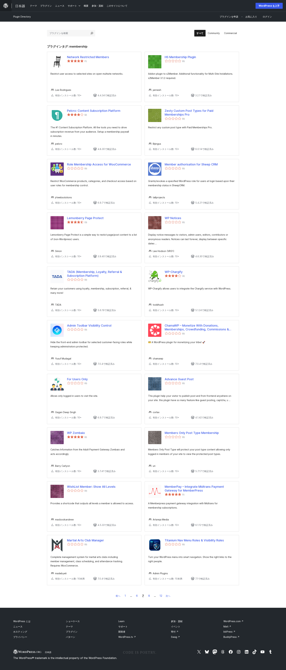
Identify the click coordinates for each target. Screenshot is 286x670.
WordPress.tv (127, 636)
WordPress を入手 (269, 5)
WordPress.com (233, 621)
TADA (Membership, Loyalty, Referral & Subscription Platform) (94, 273)
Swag (175, 636)
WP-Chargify (174, 272)
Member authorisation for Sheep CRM (191, 164)
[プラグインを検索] (92, 33)
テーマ (69, 626)
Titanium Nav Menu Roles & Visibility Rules (194, 540)
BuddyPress (231, 636)
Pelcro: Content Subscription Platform (93, 110)
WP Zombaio (76, 433)
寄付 (174, 631)
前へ (118, 595)
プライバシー (20, 636)
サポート (123, 626)
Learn (121, 621)
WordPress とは (21, 621)
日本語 (48, 652)
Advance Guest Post (179, 379)
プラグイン (71, 631)
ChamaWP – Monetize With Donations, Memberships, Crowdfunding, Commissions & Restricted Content (197, 327)
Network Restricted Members (88, 57)
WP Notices (173, 218)
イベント (175, 626)
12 (161, 595)
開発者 (121, 631)
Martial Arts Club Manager (85, 540)
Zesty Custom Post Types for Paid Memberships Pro (189, 112)
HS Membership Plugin (180, 57)
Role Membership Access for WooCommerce (99, 164)
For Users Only (77, 379)
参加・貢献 (177, 621)
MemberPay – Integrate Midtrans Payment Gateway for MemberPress (194, 488)
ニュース (18, 626)
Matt (227, 626)
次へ (168, 595)
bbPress (229, 631)
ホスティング (20, 631)
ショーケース (73, 621)
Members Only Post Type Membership (192, 433)
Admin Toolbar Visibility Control (89, 325)
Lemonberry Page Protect (85, 218)
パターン (70, 636)
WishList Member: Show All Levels (91, 486)
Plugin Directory (22, 16)
